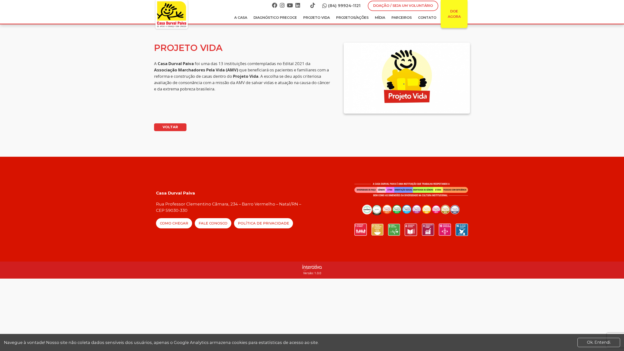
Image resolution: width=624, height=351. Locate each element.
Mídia (380, 17)
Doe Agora (454, 14)
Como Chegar (174, 223)
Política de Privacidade (263, 223)
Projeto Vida (316, 17)
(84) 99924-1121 (344, 5)
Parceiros (401, 17)
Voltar (170, 127)
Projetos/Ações (352, 17)
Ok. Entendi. (599, 342)
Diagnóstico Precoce (275, 17)
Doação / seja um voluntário (403, 5)
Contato (427, 17)
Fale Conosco (213, 223)
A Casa (240, 17)
